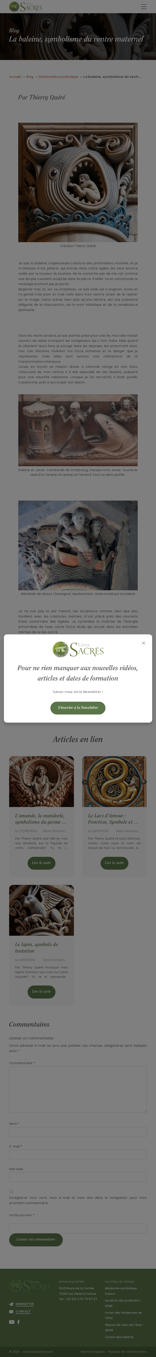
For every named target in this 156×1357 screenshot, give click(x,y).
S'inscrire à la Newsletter (78, 708)
